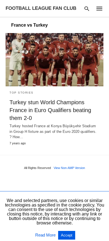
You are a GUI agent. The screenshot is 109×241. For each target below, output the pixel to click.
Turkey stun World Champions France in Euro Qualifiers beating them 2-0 (50, 110)
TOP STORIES (22, 92)
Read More (46, 235)
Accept (66, 235)
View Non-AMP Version (69, 168)
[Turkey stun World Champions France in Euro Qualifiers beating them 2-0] (54, 59)
